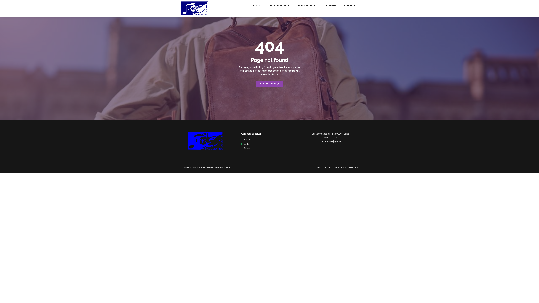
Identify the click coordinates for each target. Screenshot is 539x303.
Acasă (256, 5)
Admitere (349, 5)
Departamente (277, 5)
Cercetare (330, 5)
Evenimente (305, 5)
